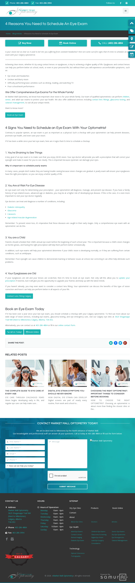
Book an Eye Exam (15, 115)
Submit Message (67, 486)
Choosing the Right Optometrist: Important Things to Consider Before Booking (109, 394)
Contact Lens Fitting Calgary (19, 296)
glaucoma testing (117, 99)
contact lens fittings (100, 99)
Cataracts (12, 214)
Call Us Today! (15, 332)
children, (126, 96)
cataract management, (15, 102)
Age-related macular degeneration (22, 217)
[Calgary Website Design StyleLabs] (114, 577)
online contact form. (67, 325)
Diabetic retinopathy (16, 207)
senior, (8, 99)
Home (8, 34)
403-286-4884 (22, 3)
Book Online (33, 332)
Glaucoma (12, 210)
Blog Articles (17, 34)
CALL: (112, 43)
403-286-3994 (45, 3)
